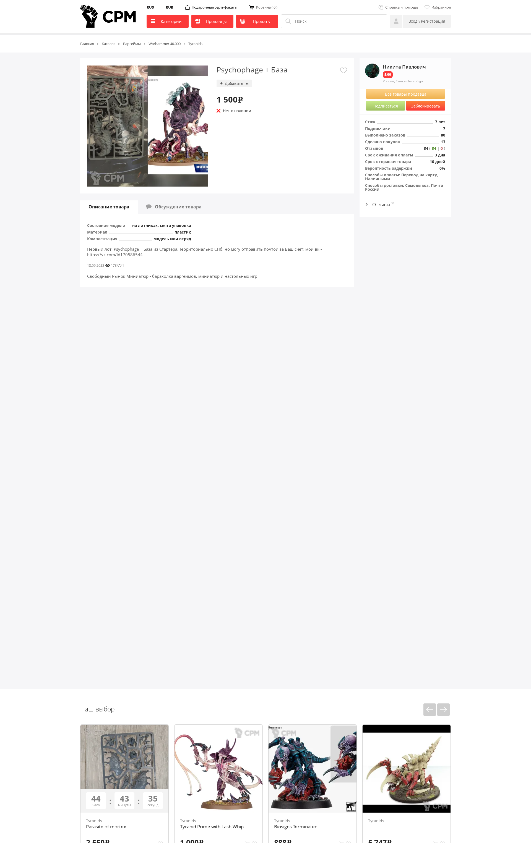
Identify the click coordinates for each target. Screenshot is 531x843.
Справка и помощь (401, 7)
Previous (429, 709)
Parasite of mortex (106, 826)
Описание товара (108, 207)
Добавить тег (237, 83)
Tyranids (94, 820)
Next (443, 709)
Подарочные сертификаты (214, 7)
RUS (150, 7)
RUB (169, 7)
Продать (261, 21)
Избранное (441, 7)
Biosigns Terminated (295, 826)
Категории (171, 21)
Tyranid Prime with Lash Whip (212, 826)
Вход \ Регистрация (426, 21)
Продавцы (216, 21)
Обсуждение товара (177, 207)
